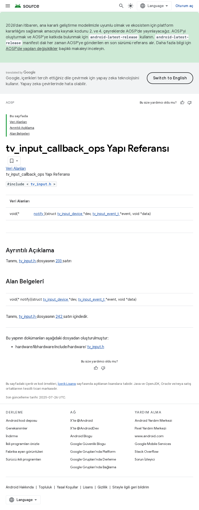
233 (59, 261)
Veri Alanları (16, 168)
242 (59, 316)
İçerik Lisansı (67, 384)
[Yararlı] (182, 102)
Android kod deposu (21, 420)
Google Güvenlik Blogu (88, 444)
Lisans (88, 487)
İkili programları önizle (22, 444)
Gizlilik (103, 487)
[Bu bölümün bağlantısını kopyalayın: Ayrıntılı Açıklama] (60, 251)
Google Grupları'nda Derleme (93, 459)
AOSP (10, 102)
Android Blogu (81, 436)
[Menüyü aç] (8, 6)
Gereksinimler (16, 428)
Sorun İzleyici (145, 459)
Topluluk (45, 487)
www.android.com (149, 436)
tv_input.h (42, 184)
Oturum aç (184, 6)
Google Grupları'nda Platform (93, 451)
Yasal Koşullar (67, 487)
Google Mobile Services (153, 444)
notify (39, 214)
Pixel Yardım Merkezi (150, 428)
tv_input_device (70, 214)
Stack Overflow (146, 451)
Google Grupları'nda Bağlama (93, 467)
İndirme (12, 436)
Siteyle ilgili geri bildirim (130, 487)
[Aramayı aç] (121, 6)
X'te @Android (81, 420)
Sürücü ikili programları (23, 459)
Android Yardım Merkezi (153, 420)
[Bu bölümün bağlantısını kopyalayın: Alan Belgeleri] (50, 282)
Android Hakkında (20, 487)
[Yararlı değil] (189, 102)
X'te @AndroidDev (84, 428)
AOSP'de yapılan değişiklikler (32, 48)
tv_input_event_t (106, 214)
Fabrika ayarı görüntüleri (24, 451)
